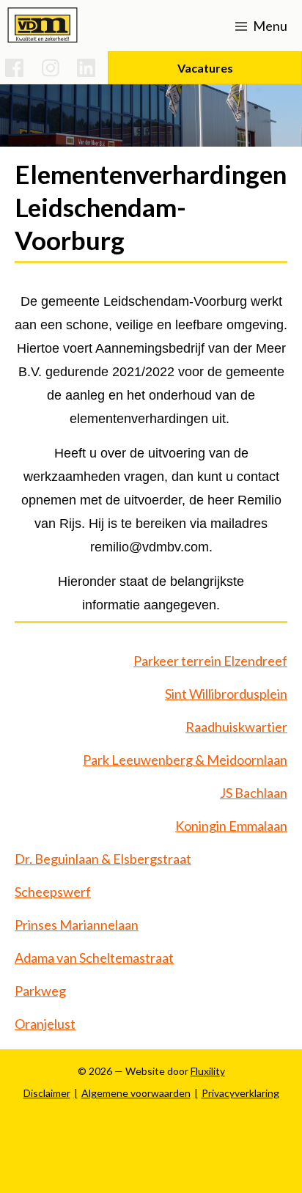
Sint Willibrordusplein (226, 694)
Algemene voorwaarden (136, 1093)
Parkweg (40, 991)
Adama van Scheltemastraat (94, 958)
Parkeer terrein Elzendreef (210, 661)
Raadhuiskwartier (236, 727)
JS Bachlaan (253, 793)
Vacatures (205, 68)
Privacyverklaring (240, 1093)
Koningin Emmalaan (231, 826)
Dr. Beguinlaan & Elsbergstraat (103, 859)
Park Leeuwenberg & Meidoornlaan (185, 760)
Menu (269, 26)
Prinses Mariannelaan (77, 925)
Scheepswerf (53, 892)
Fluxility (208, 1071)
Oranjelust (45, 1024)
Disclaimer (46, 1093)
